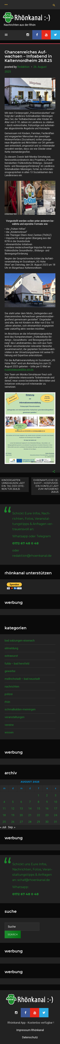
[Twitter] (55, 34)
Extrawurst (11, 655)
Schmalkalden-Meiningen (20, 709)
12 (12, 808)
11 (4, 808)
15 (38, 808)
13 (21, 808)
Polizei (9, 694)
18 (4, 815)
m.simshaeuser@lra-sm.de (19, 369)
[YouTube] (46, 34)
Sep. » (11, 827)
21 (29, 815)
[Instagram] (27, 34)
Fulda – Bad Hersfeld (17, 663)
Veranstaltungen (14, 717)
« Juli (3, 827)
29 (38, 821)
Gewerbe (10, 671)
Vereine (9, 724)
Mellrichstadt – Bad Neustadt (22, 678)
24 (55, 815)
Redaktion (23, 66)
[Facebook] (37, 34)
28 (29, 821)
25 (4, 821)
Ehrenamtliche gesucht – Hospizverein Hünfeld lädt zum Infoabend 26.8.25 (45, 486)
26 (12, 821)
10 (55, 801)
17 (55, 808)
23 (46, 815)
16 (46, 808)
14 (29, 808)
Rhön (7, 701)
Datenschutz (30, 1037)
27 (21, 821)
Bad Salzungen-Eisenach (20, 640)
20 (21, 815)
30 (46, 821)
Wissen (9, 732)
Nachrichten (12, 686)
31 (55, 821)
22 (38, 815)
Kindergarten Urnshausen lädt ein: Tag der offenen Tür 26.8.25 (13, 484)
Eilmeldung (11, 648)
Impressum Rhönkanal (30, 1030)
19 (12, 815)
